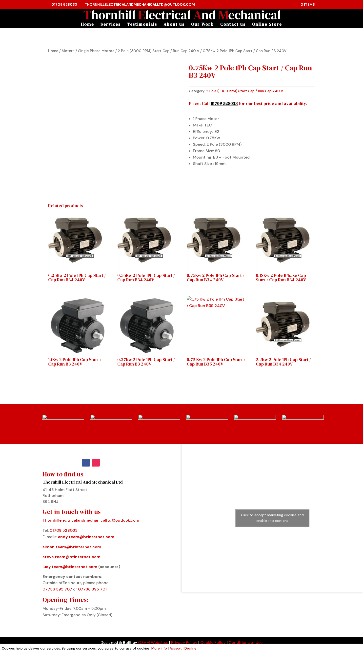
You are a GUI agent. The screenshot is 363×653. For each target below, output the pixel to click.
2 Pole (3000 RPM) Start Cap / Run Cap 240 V (158, 50)
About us (174, 24)
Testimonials (142, 24)
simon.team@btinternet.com (71, 547)
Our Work (202, 24)
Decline (190, 648)
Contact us (233, 24)
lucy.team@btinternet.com (69, 566)
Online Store (267, 24)
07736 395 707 (57, 589)
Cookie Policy (213, 642)
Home (87, 24)
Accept (176, 648)
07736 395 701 (92, 589)
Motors (68, 50)
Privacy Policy (184, 642)
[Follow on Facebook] (86, 463)
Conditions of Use (245, 642)
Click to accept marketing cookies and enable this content (272, 518)
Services (111, 24)
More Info (159, 648)
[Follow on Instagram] (96, 463)
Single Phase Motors (96, 50)
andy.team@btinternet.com (86, 536)
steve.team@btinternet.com (71, 556)
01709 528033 (64, 4)
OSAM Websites (153, 642)
